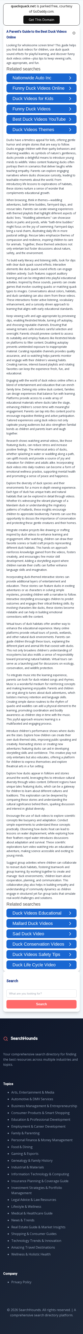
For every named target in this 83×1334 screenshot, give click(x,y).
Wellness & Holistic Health (31, 1254)
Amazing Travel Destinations (33, 1247)
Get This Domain (41, 19)
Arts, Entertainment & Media (32, 1092)
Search (41, 1004)
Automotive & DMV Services (32, 1099)
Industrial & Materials (27, 1167)
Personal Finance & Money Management (42, 1140)
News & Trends (22, 1220)
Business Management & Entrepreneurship (44, 1106)
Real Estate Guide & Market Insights (38, 1227)
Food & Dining (22, 1147)
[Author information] (74, 33)
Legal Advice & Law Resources (33, 1199)
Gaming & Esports (24, 1153)
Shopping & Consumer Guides (34, 1234)
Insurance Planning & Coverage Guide (39, 1181)
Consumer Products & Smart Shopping (40, 1113)
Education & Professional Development (40, 1119)
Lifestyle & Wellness (26, 1206)
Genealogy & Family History (32, 1160)
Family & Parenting (25, 1133)
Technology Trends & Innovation (36, 1240)
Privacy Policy (21, 1282)
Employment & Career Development (38, 1126)
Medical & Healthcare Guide (32, 1213)
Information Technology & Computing (40, 1174)
